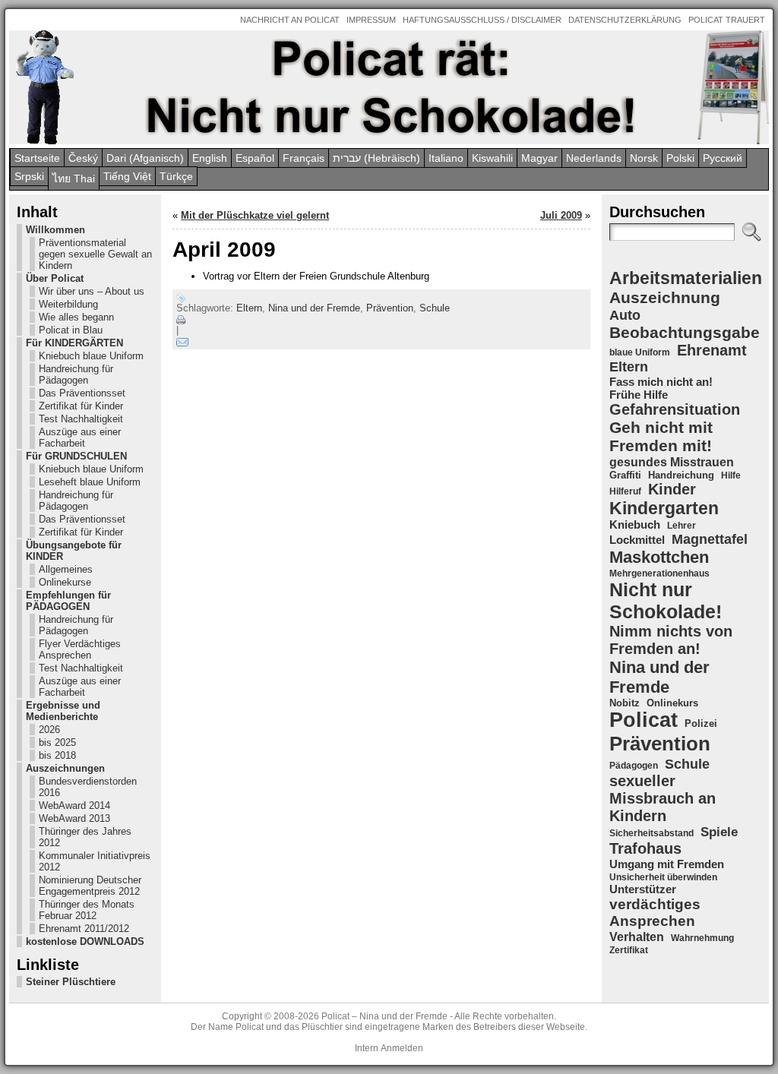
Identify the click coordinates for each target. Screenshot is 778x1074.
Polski (680, 158)
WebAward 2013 (74, 818)
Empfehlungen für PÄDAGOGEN (68, 600)
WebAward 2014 (74, 805)
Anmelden (402, 1048)
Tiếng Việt (127, 176)
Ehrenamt (712, 350)
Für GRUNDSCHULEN (76, 456)
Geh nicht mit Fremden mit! (661, 436)
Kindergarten (664, 508)
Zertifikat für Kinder (81, 406)
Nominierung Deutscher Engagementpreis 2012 (90, 885)
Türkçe (176, 176)
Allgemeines (66, 569)
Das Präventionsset (82, 393)
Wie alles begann (76, 317)
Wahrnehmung (702, 938)
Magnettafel (710, 539)
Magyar (539, 158)
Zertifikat (628, 950)
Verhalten (636, 936)
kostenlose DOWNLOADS (85, 941)
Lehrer (681, 525)
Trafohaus (645, 848)
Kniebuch (634, 525)
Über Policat (55, 278)
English (209, 158)
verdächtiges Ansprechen (655, 912)
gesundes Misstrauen (671, 462)
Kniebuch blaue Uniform (91, 356)
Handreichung (681, 475)
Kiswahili (492, 158)
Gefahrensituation (674, 409)
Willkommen (55, 229)
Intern (366, 1048)
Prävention (389, 308)
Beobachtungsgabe (684, 332)
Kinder (672, 489)
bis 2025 (57, 742)
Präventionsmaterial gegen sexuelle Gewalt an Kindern (95, 254)
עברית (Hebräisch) (376, 158)
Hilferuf (625, 491)
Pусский (722, 158)
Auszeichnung (664, 297)
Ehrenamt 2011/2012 (84, 928)
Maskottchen (659, 557)
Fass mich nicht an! (661, 381)
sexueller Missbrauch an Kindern (662, 798)
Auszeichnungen (65, 768)
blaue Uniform (639, 352)
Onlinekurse (65, 582)
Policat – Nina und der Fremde (384, 1016)
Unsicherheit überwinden (663, 877)
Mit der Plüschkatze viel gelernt (255, 215)
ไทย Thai (73, 178)
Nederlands (593, 158)
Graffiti (625, 475)
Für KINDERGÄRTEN (74, 343)
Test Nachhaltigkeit (81, 419)
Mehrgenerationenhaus (659, 573)
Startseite (37, 158)
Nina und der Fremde (314, 308)
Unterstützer (642, 889)
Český (83, 158)
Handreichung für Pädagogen (76, 374)
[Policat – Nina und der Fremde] (389, 87)
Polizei (701, 723)
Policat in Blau (71, 330)
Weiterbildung (68, 304)
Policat (643, 720)
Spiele (719, 832)
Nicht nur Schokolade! (665, 600)
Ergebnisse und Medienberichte (63, 711)
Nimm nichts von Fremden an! (670, 640)
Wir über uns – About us (91, 291)
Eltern (249, 308)
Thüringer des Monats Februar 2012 (86, 910)
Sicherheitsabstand (651, 833)
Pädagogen (633, 765)
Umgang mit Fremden (666, 864)
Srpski (29, 176)
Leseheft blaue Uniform (90, 482)
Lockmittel (637, 539)
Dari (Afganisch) (145, 158)
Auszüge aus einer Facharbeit (80, 437)
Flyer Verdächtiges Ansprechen (80, 649)
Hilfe (731, 475)
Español (255, 158)
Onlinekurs (672, 703)
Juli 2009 (561, 215)
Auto (624, 315)
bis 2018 (57, 755)
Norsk (644, 158)
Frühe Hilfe (638, 395)
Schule (434, 308)
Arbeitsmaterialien (685, 278)
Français (303, 158)
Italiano (446, 158)
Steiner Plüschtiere (70, 981)
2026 (49, 729)
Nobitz (624, 703)
